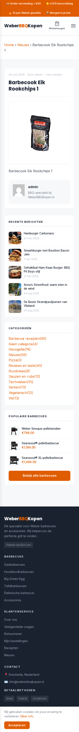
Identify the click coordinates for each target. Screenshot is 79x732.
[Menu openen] (73, 26)
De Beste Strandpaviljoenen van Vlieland (45, 303)
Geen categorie (23, 344)
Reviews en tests (25, 365)
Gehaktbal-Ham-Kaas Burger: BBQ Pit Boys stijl (47, 269)
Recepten (11, 648)
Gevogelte (20, 349)
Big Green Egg (14, 579)
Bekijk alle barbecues (39, 475)
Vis (14, 398)
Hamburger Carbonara (39, 233)
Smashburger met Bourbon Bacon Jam (46, 252)
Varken (17, 387)
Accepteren (16, 725)
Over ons (10, 619)
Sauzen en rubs (24, 376)
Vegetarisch (21, 393)
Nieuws (23, 45)
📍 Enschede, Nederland (21, 674)
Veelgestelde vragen (19, 627)
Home (9, 45)
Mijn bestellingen (16, 641)
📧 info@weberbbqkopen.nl (24, 682)
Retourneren (13, 634)
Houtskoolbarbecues (19, 572)
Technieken (21, 382)
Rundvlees (19, 371)
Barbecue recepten (27, 338)
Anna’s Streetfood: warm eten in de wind (45, 286)
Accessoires (12, 600)
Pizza (15, 360)
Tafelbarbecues (15, 586)
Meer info (26, 716)
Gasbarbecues (14, 564)
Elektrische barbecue (19, 593)
